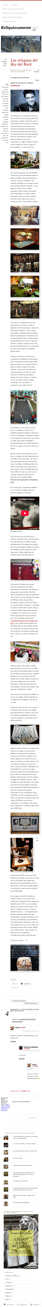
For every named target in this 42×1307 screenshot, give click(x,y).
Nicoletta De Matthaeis (24, 70)
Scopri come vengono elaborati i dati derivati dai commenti (5, 1107)
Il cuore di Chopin (17, 1158)
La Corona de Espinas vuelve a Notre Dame (25, 1151)
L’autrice (5, 5)
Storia (7, 1299)
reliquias (3, 126)
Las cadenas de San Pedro (20, 1181)
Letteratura (8, 1286)
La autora (15, 5)
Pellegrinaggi (8, 1289)
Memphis (5, 121)
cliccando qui (15, 85)
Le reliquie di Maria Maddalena (21, 1202)
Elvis (6, 94)
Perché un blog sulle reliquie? (13, 9)
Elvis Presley (4, 96)
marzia (17, 1027)
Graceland (5, 103)
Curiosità (7, 1282)
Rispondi (13, 1041)
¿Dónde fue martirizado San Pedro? (22, 1165)
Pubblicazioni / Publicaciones (12, 17)
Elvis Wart (5, 98)
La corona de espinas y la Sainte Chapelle (24, 1143)
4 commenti (36, 70)
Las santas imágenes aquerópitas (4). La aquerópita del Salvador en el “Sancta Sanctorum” (24, 1174)
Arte (6, 1279)
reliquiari (7, 1292)
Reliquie (7, 1296)
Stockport (5, 131)
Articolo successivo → (31, 1003)
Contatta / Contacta (9, 21)
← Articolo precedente (18, 1001)
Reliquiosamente (16, 27)
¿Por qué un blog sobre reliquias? (14, 13)
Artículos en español (18, 71)
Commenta (32, 1118)
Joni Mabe (5, 105)
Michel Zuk (5, 124)
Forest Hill (5, 101)
